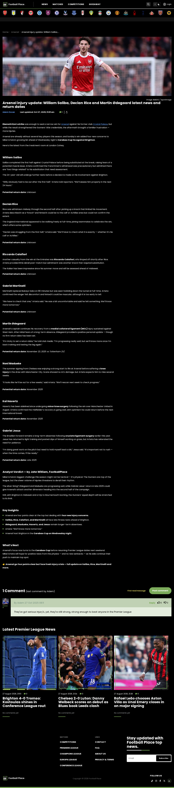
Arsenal (15, 32)
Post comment (160, 590)
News (45, 4)
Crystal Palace (100, 124)
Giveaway (95, 4)
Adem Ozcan (9, 112)
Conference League (71, 765)
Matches (58, 4)
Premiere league (69, 747)
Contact (100, 742)
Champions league (70, 753)
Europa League (68, 759)
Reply (152, 602)
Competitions (76, 4)
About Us (100, 753)
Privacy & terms (104, 759)
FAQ (97, 747)
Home (6, 32)
